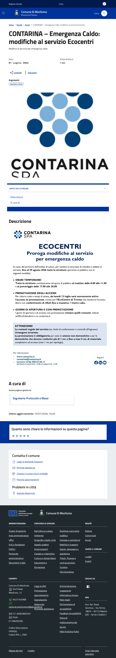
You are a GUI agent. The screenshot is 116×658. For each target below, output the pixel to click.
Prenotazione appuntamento (41, 593)
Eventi (88, 561)
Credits (31, 650)
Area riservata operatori (92, 652)
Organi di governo (17, 531)
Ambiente (39, 535)
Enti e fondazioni (17, 544)
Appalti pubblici (41, 544)
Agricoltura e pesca (43, 531)
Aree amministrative (19, 535)
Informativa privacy (69, 595)
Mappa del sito (16, 650)
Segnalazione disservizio (40, 602)
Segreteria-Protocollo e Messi (31, 398)
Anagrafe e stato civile (45, 540)
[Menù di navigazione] (3, 13)
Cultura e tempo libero (45, 558)
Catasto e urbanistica (44, 553)
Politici (12, 549)
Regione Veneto (15, 3)
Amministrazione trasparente (68, 588)
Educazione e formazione (40, 565)
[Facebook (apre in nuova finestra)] (88, 587)
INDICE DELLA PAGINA (18, 188)
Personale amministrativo (16, 556)
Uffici (11, 540)
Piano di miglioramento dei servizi (68, 622)
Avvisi (88, 540)
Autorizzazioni (41, 549)
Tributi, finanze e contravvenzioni (68, 560)
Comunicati (90, 535)
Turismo (63, 567)
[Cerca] (104, 13)
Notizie (88, 531)
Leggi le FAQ (40, 586)
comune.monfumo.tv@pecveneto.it (25, 607)
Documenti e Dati (17, 562)
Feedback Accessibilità (70, 613)
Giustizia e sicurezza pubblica (69, 533)
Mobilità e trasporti (69, 544)
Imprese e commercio (70, 540)
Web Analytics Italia (69, 631)
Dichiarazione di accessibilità (67, 607)
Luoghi (88, 556)
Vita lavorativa (67, 572)
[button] (61, 3)
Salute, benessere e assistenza (69, 551)
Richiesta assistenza (44, 609)
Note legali (65, 599)
